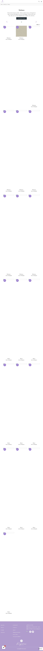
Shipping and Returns (16, 632)
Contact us (15, 627)
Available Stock (21, 18)
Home (2, 4)
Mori (8, 358)
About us (2, 627)
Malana (9, 38)
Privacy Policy (15, 634)
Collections (5, 4)
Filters (37, 24)
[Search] (39, 1)
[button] (36, 22)
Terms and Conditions (16, 636)
